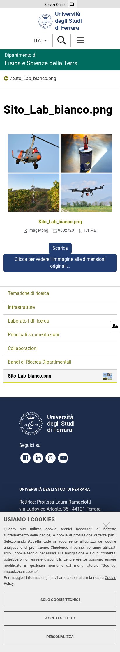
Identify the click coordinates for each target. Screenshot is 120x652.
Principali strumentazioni (33, 334)
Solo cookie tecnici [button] (60, 600)
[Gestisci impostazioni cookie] (115, 326)
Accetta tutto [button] (60, 618)
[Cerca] (61, 40)
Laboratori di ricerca (28, 321)
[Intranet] (73, 5)
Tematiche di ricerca (28, 293)
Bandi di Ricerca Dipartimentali (39, 362)
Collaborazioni (23, 348)
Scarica (60, 248)
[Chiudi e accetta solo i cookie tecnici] (106, 525)
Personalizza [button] (60, 637)
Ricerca (6, 79)
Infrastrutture (21, 307)
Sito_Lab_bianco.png (60, 221)
